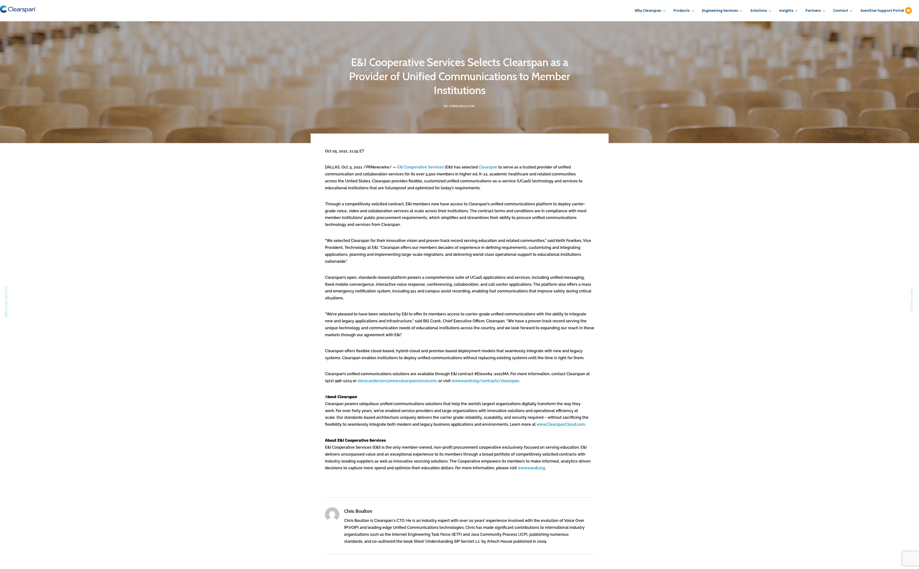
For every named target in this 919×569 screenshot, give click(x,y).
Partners (813, 10)
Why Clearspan (648, 10)
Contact (840, 10)
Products (681, 10)
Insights (786, 10)
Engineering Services (720, 10)
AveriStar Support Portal (882, 10)
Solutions (758, 10)
